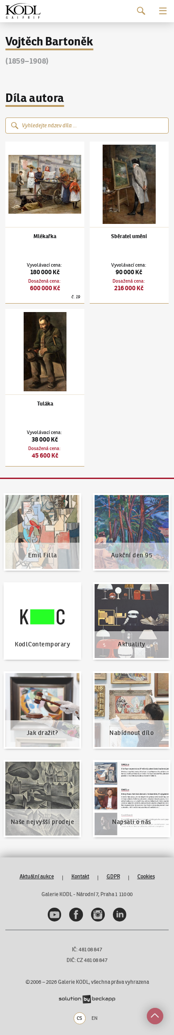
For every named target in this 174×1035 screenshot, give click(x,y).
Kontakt (80, 876)
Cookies (146, 876)
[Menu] (163, 11)
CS (79, 1018)
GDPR (113, 876)
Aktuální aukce (37, 876)
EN (94, 1018)
